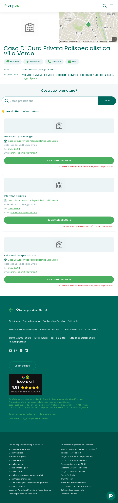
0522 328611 (14, 149)
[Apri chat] (110, 495)
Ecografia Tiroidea (69, 493)
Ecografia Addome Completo (74, 460)
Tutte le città (58, 338)
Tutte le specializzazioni (81, 338)
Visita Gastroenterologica (20, 479)
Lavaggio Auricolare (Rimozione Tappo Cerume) (30, 490)
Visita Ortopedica (16, 471)
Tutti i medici (41, 338)
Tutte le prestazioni (20, 338)
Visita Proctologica (17, 486)
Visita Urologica (16, 464)
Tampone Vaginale (17, 456)
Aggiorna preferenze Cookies (35, 418)
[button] (111, 6)
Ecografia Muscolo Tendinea (73, 471)
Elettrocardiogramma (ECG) (73, 464)
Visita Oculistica (16, 453)
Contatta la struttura (59, 160)
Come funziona (31, 321)
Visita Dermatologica (18, 468)
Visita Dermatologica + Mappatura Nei (26, 475)
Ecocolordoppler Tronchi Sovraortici (76, 486)
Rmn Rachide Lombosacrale (73, 482)
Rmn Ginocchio (68, 479)
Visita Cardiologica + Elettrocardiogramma (28, 482)
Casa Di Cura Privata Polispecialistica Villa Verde (33, 140)
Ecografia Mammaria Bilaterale (74, 468)
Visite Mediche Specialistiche (20, 255)
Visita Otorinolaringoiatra (20, 449)
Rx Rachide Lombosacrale (72, 490)
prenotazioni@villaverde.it (24, 152)
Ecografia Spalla (68, 475)
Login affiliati (22, 365)
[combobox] (49, 101)
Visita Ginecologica (17, 460)
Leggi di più (29, 78)
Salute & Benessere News (23, 329)
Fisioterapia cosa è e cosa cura (23, 493)
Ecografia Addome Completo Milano (77, 456)
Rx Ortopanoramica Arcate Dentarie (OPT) (79, 449)
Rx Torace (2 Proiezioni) (71, 453)
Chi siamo (14, 321)
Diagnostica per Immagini (18, 136)
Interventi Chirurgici (15, 196)
